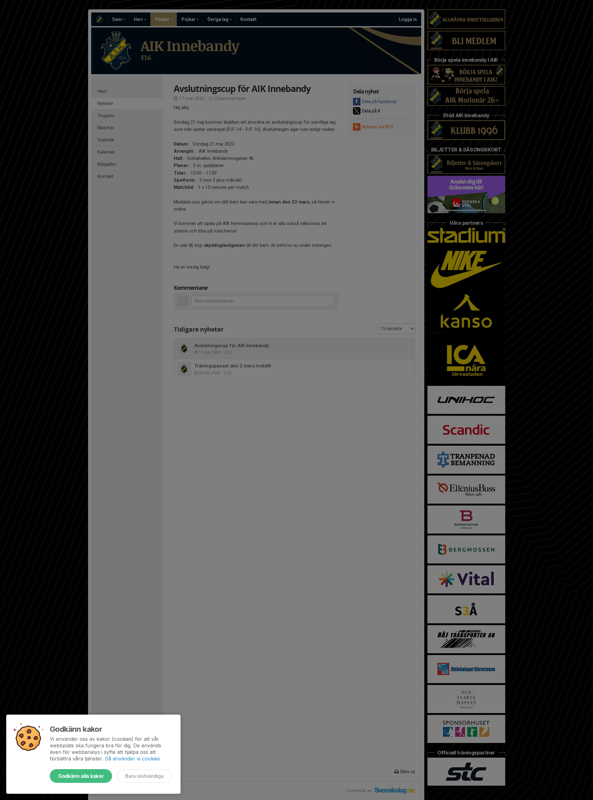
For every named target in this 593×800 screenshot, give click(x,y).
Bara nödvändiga (144, 776)
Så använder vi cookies (132, 758)
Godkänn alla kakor (81, 776)
